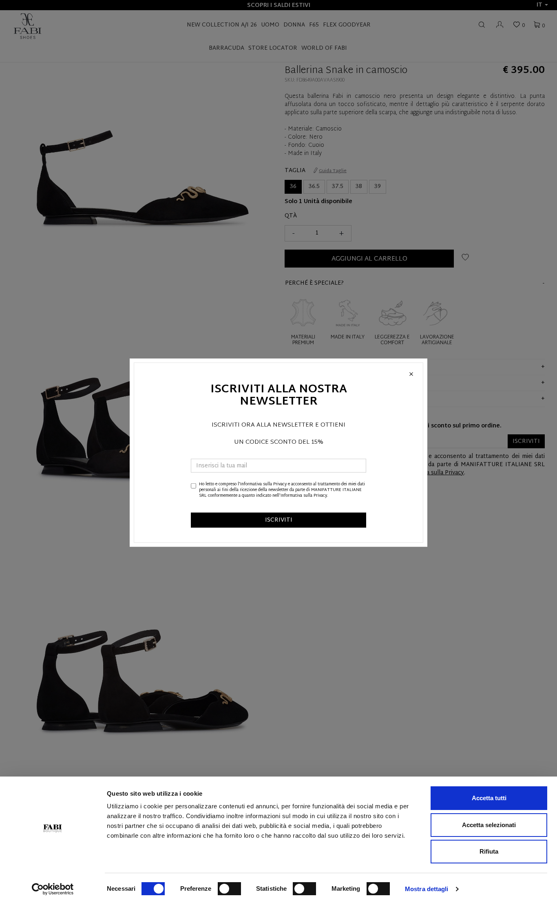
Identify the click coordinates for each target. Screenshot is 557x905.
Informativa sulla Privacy (263, 484)
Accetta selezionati (489, 824)
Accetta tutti (489, 797)
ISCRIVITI (278, 520)
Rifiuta (489, 851)
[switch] (229, 888)
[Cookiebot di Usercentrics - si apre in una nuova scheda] (52, 889)
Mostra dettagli (427, 888)
